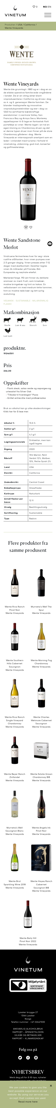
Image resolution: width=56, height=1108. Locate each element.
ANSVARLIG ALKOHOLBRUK (28, 1028)
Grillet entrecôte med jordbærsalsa (26, 397)
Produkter (10, 24)
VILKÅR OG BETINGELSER (28, 1035)
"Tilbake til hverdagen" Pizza (22, 394)
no (45, 6)
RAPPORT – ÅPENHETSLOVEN (28, 1031)
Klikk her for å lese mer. (16, 411)
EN (49, 6)
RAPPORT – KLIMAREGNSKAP (28, 1038)
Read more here (28, 1101)
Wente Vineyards (21, 84)
